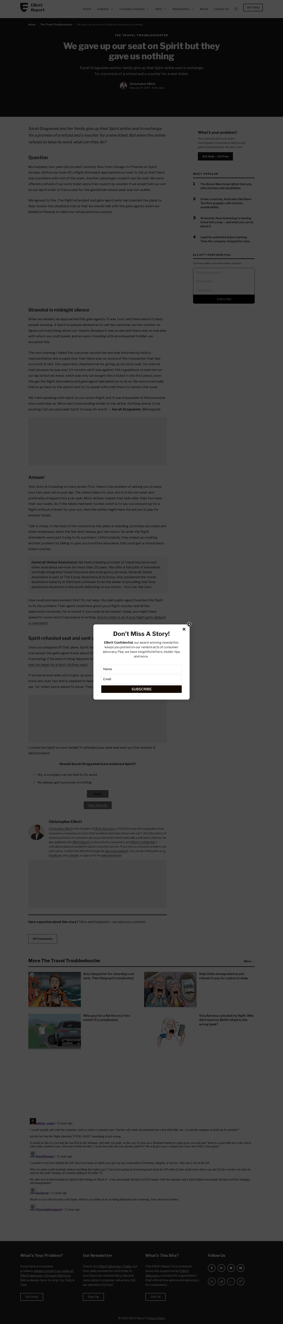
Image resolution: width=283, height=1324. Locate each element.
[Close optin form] (185, 630)
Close (189, 624)
